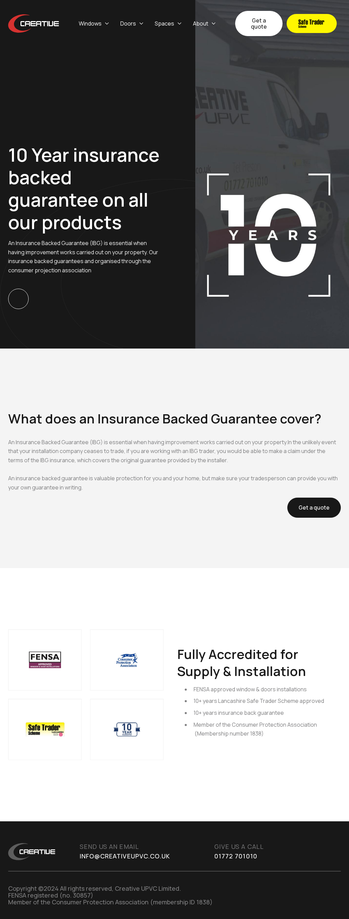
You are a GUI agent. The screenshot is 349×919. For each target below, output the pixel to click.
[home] (33, 23)
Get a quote (259, 23)
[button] (94, 23)
